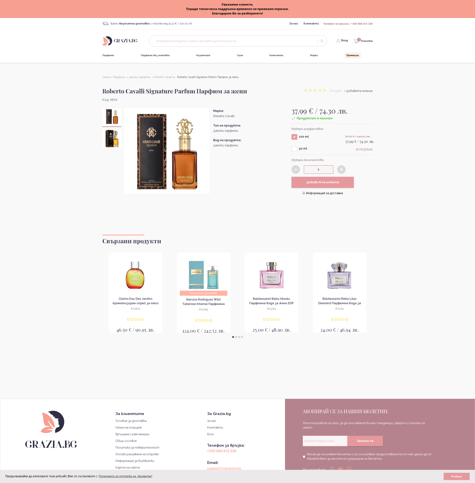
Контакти (311, 23)
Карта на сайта (127, 467)
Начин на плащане (128, 427)
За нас (293, 23)
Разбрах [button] (456, 476)
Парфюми (108, 55)
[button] (233, 337)
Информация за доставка (324, 193)
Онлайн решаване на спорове (137, 454)
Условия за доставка (131, 421)
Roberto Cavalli (223, 116)
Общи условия (126, 441)
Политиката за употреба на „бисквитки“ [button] (125, 476)
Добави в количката (322, 182)
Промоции (352, 55)
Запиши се (365, 441)
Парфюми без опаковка (155, 55)
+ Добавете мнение (358, 91)
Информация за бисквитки (134, 461)
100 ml (304, 136)
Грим (240, 55)
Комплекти (276, 55)
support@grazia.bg (224, 468)
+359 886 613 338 (362, 23)
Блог (210, 434)
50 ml (303, 148)
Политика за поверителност (137, 447)
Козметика (203, 55)
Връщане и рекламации (132, 434)
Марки (314, 55)
